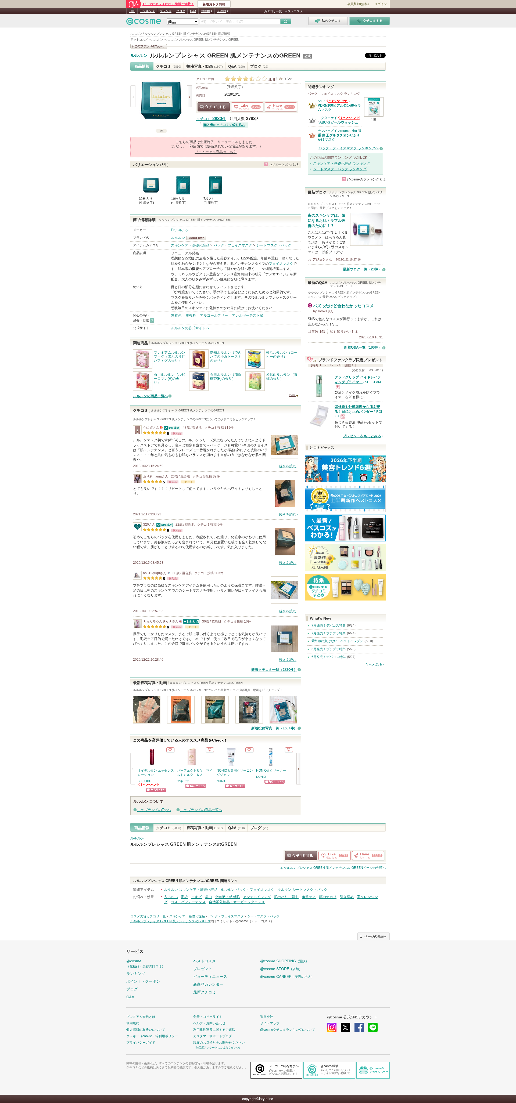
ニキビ (196, 897)
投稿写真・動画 (205, 66)
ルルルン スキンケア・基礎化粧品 (190, 890)
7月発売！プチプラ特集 (328, 633)
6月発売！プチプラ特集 (328, 649)
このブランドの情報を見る (148, 46)
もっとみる (373, 665)
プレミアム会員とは (140, 1017)
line (373, 1027)
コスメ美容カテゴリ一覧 (148, 916)
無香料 (190, 315)
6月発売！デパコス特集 (328, 657)
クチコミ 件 (211, 119)
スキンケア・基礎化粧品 (190, 245)
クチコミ (168, 66)
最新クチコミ (204, 992)
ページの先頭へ (335, 868)
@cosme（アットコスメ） (254, 921)
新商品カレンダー (208, 984)
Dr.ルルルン (180, 230)
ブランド (165, 11)
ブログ (180, 11)
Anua (321, 101)
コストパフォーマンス (188, 902)
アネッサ (183, 781)
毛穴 (184, 897)
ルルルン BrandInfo (197, 238)
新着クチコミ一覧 (274, 670)
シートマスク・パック (273, 245)
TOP (132, 11)
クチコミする (214, 106)
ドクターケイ (327, 118)
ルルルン (139, 55)
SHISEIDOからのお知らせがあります (149, 784)
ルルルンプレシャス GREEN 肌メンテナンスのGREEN (225, 55)
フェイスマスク (281, 264)
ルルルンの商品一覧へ (150, 396)
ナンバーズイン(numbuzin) (337, 131)
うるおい (171, 897)
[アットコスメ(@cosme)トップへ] (143, 23)
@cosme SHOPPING (284, 961)
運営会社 (266, 1017)
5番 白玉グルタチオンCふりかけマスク (339, 135)
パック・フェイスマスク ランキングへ (348, 148)
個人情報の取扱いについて (145, 1030)
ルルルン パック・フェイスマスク (247, 890)
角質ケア (309, 897)
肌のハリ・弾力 (286, 897)
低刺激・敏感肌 (227, 897)
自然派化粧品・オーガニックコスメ (237, 902)
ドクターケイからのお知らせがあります (349, 118)
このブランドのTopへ (154, 810)
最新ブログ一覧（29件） (362, 269)
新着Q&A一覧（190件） (363, 347)
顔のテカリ (327, 897)
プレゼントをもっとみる (362, 436)
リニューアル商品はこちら (216, 152)
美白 (208, 897)
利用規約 (132, 1023)
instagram (331, 1027)
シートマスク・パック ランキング (340, 169)
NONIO (222, 781)
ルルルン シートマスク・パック (302, 890)
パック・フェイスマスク (233, 245)
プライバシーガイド (140, 1042)
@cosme (145, 963)
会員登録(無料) (358, 4)
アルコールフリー (214, 315)
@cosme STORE (281, 969)
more (292, 395)
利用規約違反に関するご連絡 (214, 1030)
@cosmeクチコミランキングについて (287, 1030)
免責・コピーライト (207, 1017)
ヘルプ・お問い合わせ (209, 1023)
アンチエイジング (257, 897)
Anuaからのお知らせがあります (337, 101)
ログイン (380, 4)
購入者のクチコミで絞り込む (224, 125)
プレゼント (202, 969)
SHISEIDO (145, 781)
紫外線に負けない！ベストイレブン (337, 641)
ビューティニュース (210, 976)
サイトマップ (270, 1023)
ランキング (147, 11)
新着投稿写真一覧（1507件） (274, 728)
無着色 (176, 315)
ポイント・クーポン (143, 981)
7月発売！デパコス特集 (328, 625)
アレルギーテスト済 (247, 315)
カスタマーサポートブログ (212, 1036)
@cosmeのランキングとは (366, 179)
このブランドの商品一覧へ (201, 810)
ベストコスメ (294, 11)
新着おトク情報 (214, 4)
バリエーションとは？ (284, 164)
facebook (359, 1027)
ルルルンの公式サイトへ (190, 328)
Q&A (193, 11)
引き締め (347, 897)
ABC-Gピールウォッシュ (338, 122)
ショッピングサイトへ (156, 790)
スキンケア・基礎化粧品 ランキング (341, 163)
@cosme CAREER (287, 976)
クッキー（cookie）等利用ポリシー (152, 1036)
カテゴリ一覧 (273, 11)
